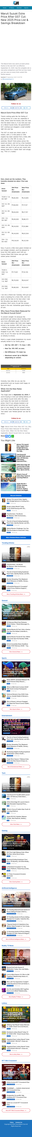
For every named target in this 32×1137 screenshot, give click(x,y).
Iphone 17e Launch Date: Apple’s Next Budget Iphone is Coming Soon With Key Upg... (23, 448)
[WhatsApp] (12, 436)
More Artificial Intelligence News (15, 939)
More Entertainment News (15, 766)
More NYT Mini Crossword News (15, 1110)
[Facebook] (6, 436)
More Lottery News (15, 1054)
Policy (12, 1122)
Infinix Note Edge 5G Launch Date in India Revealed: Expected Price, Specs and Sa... (23, 467)
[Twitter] (9, 436)
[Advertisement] (16, 38)
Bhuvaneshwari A (8, 79)
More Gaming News (15, 881)
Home (4, 8)
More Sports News (15, 709)
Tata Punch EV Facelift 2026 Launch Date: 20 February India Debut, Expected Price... (23, 458)
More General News (15, 651)
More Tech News (15, 824)
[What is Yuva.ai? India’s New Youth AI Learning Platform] (8, 481)
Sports (26, 8)
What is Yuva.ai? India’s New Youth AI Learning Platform (23, 475)
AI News (11, 8)
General (19, 8)
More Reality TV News (15, 996)
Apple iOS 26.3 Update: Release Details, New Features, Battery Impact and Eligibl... (23, 487)
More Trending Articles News (15, 594)
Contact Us (19, 1122)
